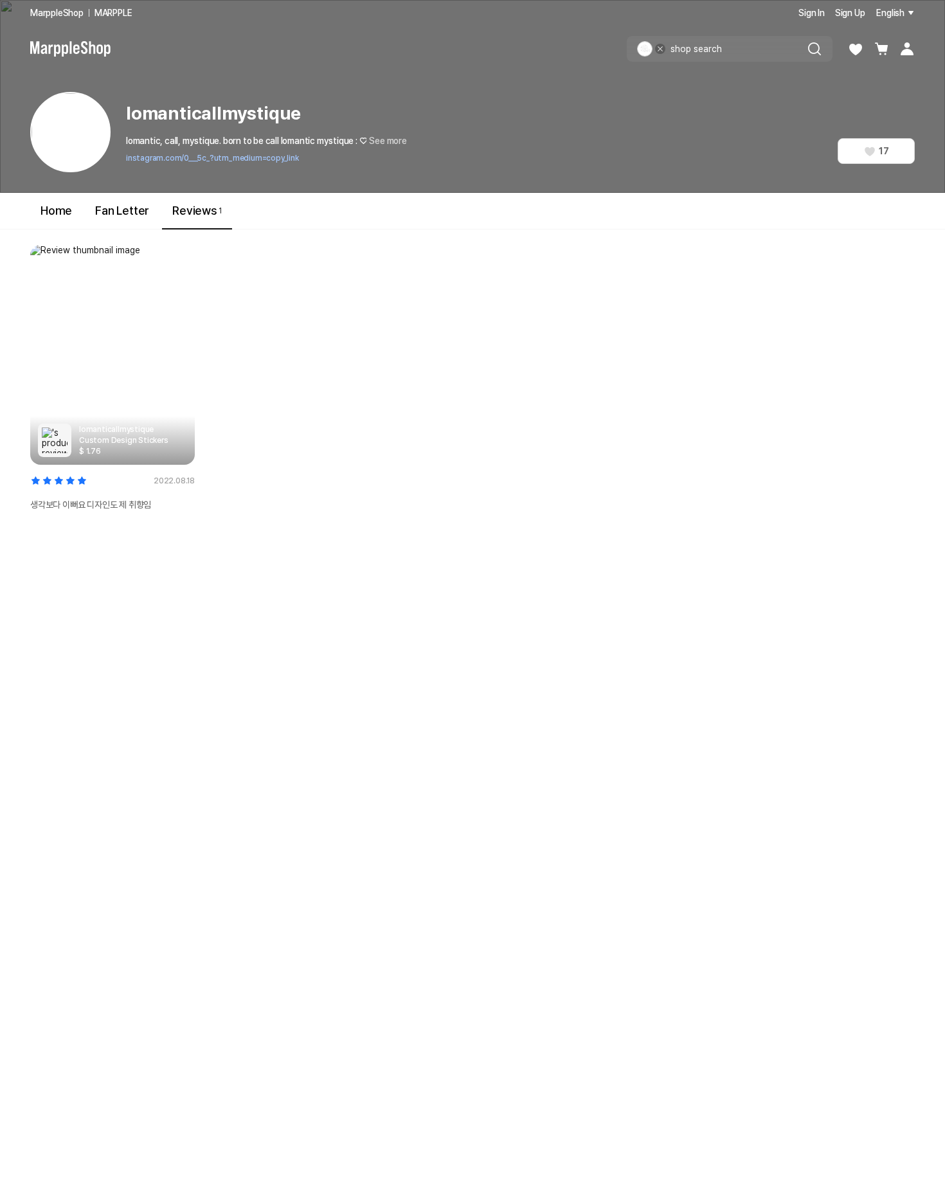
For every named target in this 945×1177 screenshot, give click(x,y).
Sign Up (850, 13)
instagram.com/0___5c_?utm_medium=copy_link (212, 158)
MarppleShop (57, 13)
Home (56, 210)
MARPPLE (113, 13)
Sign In (811, 13)
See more (387, 141)
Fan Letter (122, 210)
